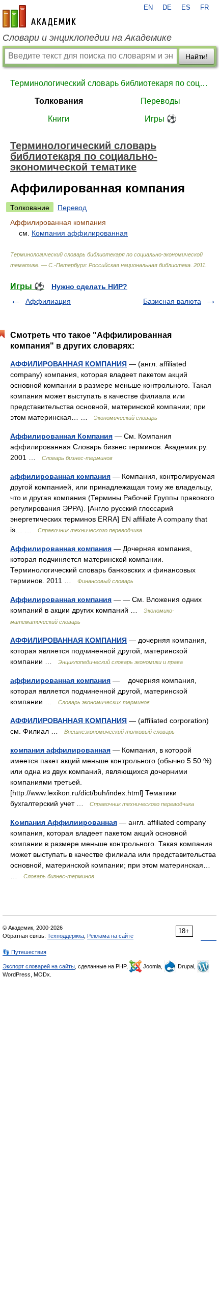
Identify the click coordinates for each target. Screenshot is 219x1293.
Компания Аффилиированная (63, 822)
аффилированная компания (60, 476)
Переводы (160, 101)
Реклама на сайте (110, 936)
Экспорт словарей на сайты (39, 966)
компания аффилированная (60, 750)
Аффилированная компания (61, 548)
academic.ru (39, 16)
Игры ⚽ (161, 118)
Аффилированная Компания (61, 436)
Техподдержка (65, 936)
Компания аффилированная (80, 233)
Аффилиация (48, 301)
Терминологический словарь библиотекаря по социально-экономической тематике (109, 83)
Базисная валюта (172, 301)
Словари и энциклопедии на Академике (87, 38)
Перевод (72, 208)
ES (185, 7)
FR (204, 7)
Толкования (59, 101)
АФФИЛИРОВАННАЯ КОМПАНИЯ (68, 364)
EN (148, 7)
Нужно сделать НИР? (89, 286)
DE (167, 7)
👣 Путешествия (24, 952)
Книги (58, 118)
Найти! (196, 56)
